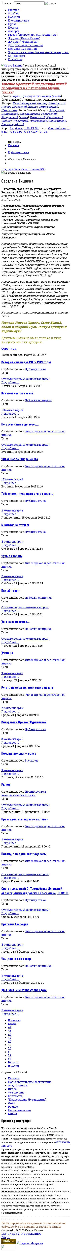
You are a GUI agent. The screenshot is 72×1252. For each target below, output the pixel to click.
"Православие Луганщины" (27, 1099)
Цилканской (9, 113)
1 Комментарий (12, 410)
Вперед (13, 1062)
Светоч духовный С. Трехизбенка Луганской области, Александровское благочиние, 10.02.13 (34, 890)
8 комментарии (12, 739)
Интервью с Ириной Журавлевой (23, 722)
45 (9, 1030)
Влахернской (57, 120)
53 (9, 1059)
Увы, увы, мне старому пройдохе (24, 990)
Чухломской (54, 117)
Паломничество (19, 1110)
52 (9, 1055)
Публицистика (18, 20)
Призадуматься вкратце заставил (24, 819)
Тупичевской (38, 120)
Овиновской (56, 103)
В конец (13, 1066)
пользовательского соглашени (20, 1191)
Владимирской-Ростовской (38, 113)
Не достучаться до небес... (20, 424)
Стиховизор (16, 55)
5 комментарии (12, 770)
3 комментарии (12, 673)
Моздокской (9, 117)
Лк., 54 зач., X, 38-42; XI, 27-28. (28, 131)
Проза (12, 24)
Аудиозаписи (17, 1085)
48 (9, 1041)
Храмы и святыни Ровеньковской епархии (38, 52)
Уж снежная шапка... (15, 621)
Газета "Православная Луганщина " (32, 34)
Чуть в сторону (11, 555)
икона (7, 92)
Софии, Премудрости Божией (31, 96)
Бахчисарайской (12, 124)
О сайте (13, 13)
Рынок (6, 784)
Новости (14, 17)
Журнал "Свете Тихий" (24, 38)
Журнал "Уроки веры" (23, 41)
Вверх (5, 1237)
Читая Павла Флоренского (19, 459)
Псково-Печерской (14, 106)
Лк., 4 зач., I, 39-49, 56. (24, 128)
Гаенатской (37, 117)
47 (9, 1037)
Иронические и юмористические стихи (23, 793)
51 (9, 1052)
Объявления (16, 1092)
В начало (14, 1020)
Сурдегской (20, 120)
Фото (11, 1103)
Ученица (7, 652)
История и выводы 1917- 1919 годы (26, 362)
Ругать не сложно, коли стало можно (27, 687)
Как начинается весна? (17, 393)
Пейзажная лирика (38, 400)
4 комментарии (12, 541)
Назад (12, 1023)
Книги (12, 1113)
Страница (8, 348)
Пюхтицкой (9, 110)
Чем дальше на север (16, 958)
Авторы (13, 31)
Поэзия (13, 27)
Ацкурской (56, 110)
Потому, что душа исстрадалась (23, 853)
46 (9, 1034)
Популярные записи (22, 48)
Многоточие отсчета (15, 524)
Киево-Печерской (25, 103)
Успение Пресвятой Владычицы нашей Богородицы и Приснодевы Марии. (33, 86)
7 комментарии (12, 708)
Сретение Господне (14, 924)
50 (9, 1048)
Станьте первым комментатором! (25, 379)
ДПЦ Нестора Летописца (25, 45)
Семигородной (48, 106)
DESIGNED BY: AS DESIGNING (21, 1233)
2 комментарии (12, 510)
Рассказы (31, 760)
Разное (13, 1106)
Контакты (15, 59)
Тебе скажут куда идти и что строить (27, 493)
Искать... (7, 3)
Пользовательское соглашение (29, 1082)
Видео (12, 1089)
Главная (13, 10)
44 (9, 1027)
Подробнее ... (10, 382)
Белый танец (10, 590)
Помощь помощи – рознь (18, 753)
